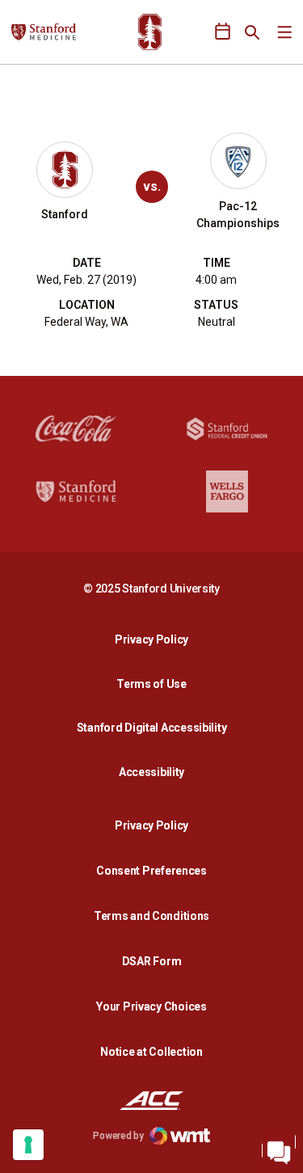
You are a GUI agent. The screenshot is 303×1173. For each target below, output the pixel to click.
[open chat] (279, 1148)
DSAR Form (151, 961)
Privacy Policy (155, 639)
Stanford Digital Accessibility (156, 727)
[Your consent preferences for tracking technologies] (28, 1144)
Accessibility (155, 771)
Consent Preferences (151, 870)
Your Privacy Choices (151, 1006)
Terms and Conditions (151, 915)
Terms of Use (151, 683)
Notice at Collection (151, 1051)
